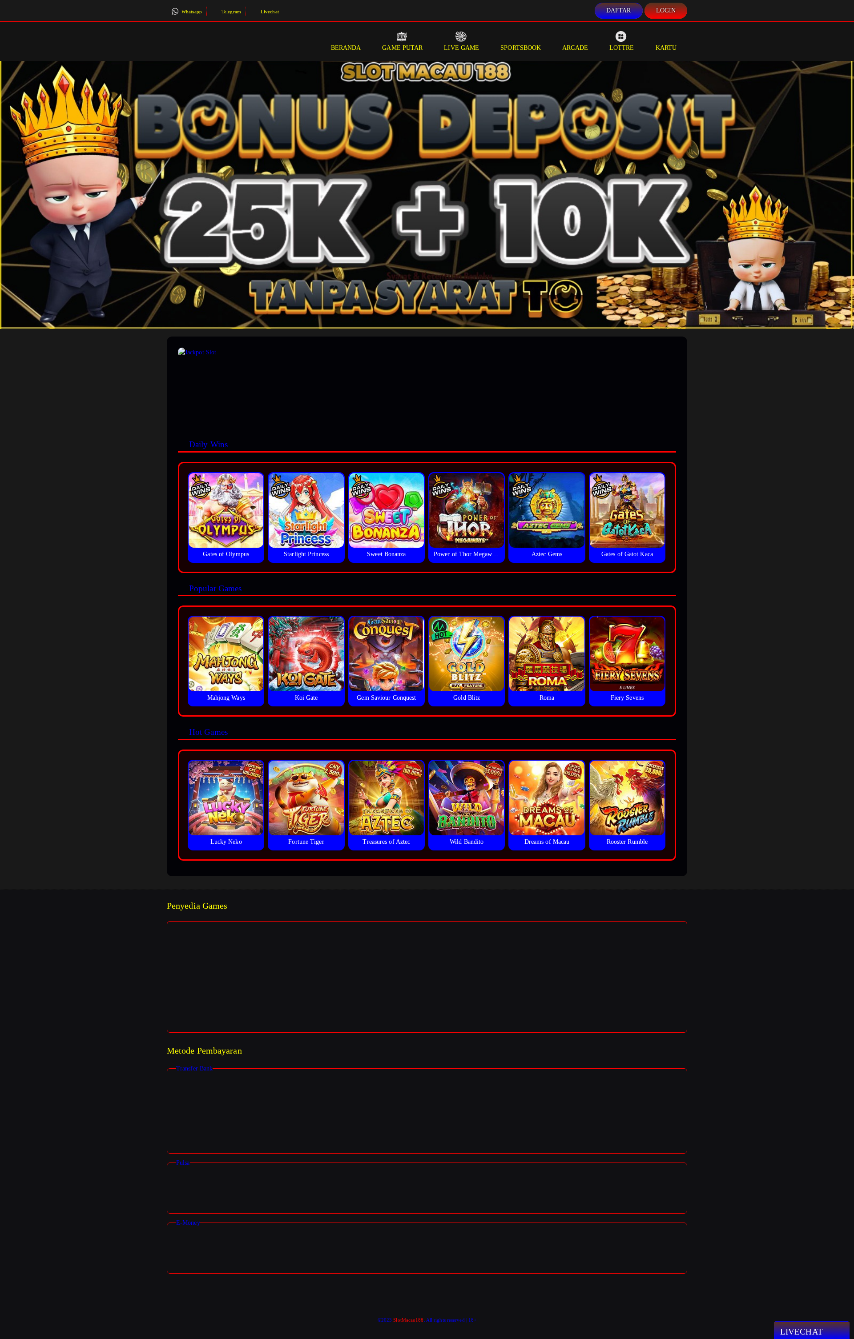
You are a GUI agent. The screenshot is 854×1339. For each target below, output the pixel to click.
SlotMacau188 (408, 1320)
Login (666, 10)
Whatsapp (191, 11)
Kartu (666, 47)
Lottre (621, 47)
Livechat (269, 11)
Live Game (461, 47)
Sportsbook (520, 47)
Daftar (618, 10)
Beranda (346, 47)
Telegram (230, 11)
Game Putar (402, 47)
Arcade (575, 47)
